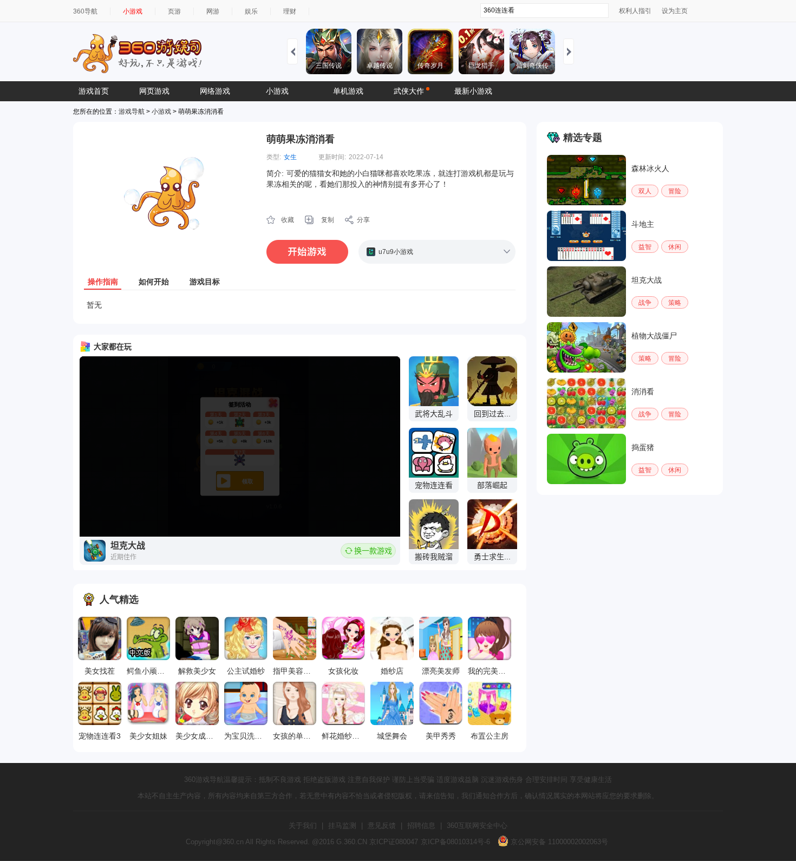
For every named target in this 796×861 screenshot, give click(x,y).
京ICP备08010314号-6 (455, 842)
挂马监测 (342, 825)
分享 (363, 220)
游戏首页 (94, 91)
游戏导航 (132, 111)
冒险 (674, 191)
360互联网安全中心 (477, 825)
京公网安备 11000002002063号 (558, 842)
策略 (674, 302)
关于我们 (303, 825)
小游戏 (132, 11)
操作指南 (103, 281)
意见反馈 (382, 825)
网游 (212, 11)
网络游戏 (215, 91)
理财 (289, 11)
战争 (644, 302)
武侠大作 (409, 91)
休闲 (674, 247)
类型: (273, 157)
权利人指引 (635, 11)
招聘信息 (421, 825)
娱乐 (251, 11)
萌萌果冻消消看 (300, 139)
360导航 (85, 11)
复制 (327, 220)
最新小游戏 (473, 91)
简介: (275, 173)
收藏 (287, 220)
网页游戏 (154, 91)
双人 (644, 191)
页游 (174, 11)
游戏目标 (205, 281)
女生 (290, 157)
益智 (644, 247)
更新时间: (332, 157)
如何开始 (154, 281)
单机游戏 (348, 91)
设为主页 (675, 11)
